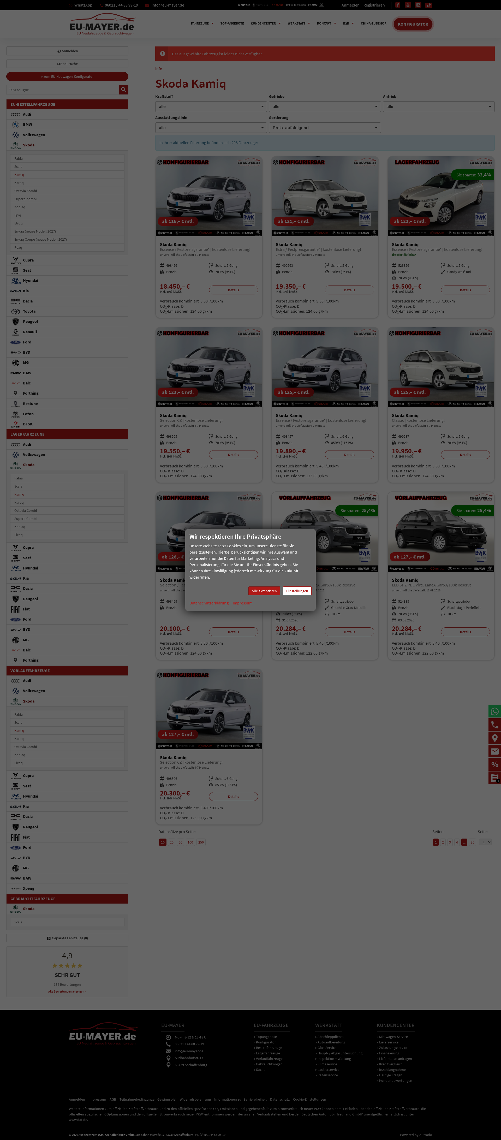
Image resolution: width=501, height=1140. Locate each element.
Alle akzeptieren (264, 591)
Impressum (243, 602)
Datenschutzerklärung (209, 602)
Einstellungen (297, 591)
